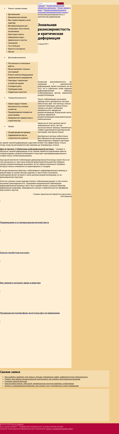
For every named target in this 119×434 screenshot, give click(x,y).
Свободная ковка (15, 89)
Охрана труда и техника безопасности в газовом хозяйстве (18, 106)
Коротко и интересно (16, 49)
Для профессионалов (17, 57)
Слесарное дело (14, 86)
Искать (60, 3)
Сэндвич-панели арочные (16, 381)
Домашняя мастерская (17, 17)
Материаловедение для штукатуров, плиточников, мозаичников (19, 28)
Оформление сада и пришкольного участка (17, 38)
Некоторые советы (16, 34)
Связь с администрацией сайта (59, 429)
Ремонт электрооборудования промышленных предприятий (20, 76)
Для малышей (14, 14)
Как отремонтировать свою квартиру (19, 21)
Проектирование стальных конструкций (19, 70)
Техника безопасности (17, 98)
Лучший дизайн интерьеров (19, 132)
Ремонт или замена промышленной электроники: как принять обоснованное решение (42, 379)
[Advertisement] (35, 157)
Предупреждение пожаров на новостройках (20, 113)
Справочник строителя (17, 92)
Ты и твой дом (14, 46)
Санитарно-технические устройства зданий (18, 82)
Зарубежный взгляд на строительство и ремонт (18, 136)
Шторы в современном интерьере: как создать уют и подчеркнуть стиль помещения (42, 386)
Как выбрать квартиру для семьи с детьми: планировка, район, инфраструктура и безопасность (46, 377)
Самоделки (13, 43)
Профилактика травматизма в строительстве (20, 119)
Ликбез (11, 126)
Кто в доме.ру (18, 424)
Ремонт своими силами (17, 8)
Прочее (11, 52)
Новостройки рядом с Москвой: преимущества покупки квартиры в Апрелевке (39, 384)
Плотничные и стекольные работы (19, 64)
